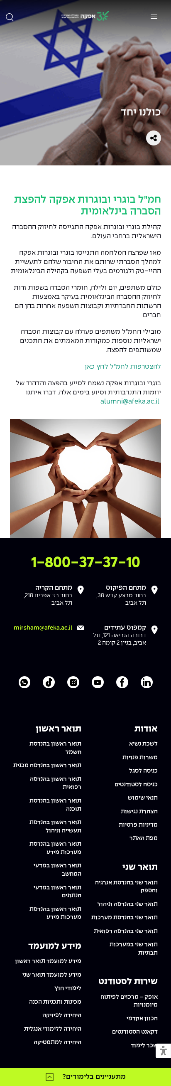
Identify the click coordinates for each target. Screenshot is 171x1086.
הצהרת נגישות (139, 812)
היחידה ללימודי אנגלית (52, 1029)
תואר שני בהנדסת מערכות (124, 918)
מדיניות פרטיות (138, 825)
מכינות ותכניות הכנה (55, 1002)
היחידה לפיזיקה (61, 1015)
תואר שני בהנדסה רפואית (126, 931)
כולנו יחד (141, 113)
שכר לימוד (144, 1046)
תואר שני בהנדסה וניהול (128, 904)
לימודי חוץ (67, 988)
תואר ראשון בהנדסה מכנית (47, 765)
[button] (163, 1051)
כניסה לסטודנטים (136, 785)
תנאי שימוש (143, 798)
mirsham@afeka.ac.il (43, 628)
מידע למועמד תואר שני (51, 975)
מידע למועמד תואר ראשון (48, 961)
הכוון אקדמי (142, 1019)
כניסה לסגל (143, 771)
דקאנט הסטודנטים (135, 1032)
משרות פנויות (140, 758)
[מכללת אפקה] (85, 17)
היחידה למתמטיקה (57, 1042)
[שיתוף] (153, 138)
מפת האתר (143, 838)
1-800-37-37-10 (85, 563)
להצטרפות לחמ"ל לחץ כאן (123, 367)
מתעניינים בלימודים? (94, 1077)
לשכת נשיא (143, 744)
